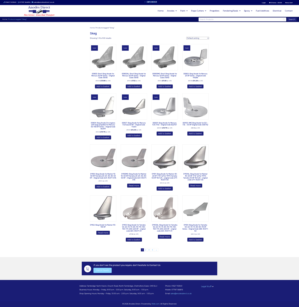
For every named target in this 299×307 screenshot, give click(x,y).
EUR (155, 2)
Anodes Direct (39, 7)
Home (4, 19)
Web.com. (156, 304)
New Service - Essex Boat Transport (39, 15)
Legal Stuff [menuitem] (206, 286)
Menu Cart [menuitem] (289, 3)
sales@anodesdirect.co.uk (44, 2)
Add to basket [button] (103, 86)
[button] (102, 270)
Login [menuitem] (264, 3)
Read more (134, 185)
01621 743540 (10, 2)
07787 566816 (24, 2)
